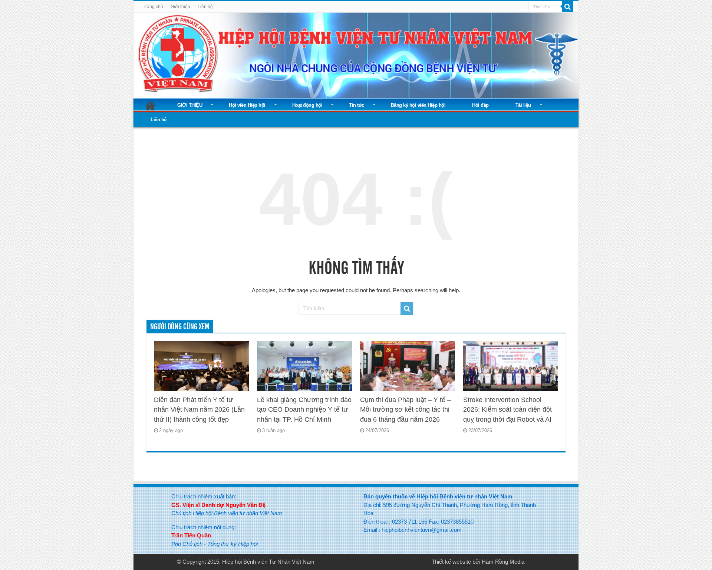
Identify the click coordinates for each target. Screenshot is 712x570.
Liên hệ (205, 6)
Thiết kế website (451, 562)
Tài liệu (523, 105)
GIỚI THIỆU (189, 105)
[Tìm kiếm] (567, 6)
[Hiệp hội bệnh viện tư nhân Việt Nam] (356, 54)
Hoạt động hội (307, 105)
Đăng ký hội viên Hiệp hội (418, 105)
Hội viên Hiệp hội (247, 105)
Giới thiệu (180, 6)
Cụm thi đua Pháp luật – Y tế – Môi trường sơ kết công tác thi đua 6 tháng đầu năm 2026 (405, 409)
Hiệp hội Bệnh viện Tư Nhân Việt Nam (268, 562)
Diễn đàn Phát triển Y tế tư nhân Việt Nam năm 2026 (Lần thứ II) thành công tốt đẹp (199, 409)
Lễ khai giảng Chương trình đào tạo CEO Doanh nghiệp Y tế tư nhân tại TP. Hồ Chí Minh (304, 409)
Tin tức (356, 105)
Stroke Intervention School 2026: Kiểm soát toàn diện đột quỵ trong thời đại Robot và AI (507, 409)
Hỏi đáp (480, 105)
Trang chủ (153, 6)
